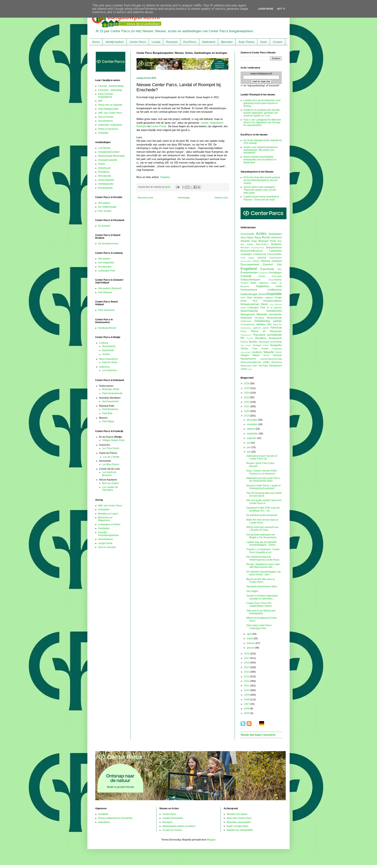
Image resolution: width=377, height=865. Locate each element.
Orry (269, 324)
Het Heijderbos (106, 262)
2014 (247, 671)
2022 (247, 402)
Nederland (208, 41)
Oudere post (221, 197)
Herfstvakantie (105, 184)
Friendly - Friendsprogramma (108, 534)
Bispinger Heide (110, 389)
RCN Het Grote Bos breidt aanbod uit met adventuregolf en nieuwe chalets (261, 180)
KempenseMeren (272, 301)
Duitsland (277, 261)
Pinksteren (104, 172)
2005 (247, 713)
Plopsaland (259, 334)
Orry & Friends (105, 117)
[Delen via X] (191, 187)
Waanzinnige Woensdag (111, 155)
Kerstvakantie (105, 187)
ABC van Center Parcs (110, 112)
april (249, 634)
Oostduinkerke (248, 324)
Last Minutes (275, 304)
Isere (243, 297)
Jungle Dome (105, 543)
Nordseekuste (274, 317)
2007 (247, 704)
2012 (247, 681)
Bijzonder (227, 41)
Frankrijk (246, 276)
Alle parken (104, 203)
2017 (247, 658)
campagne (246, 254)
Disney (256, 261)
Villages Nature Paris (113, 440)
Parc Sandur (105, 211)
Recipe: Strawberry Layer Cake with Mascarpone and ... (263, 565)
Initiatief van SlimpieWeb (240, 830)
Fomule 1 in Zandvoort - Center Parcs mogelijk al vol (263, 551)
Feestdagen (275, 272)
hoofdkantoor (275, 289)
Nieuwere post (145, 197)
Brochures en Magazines (105, 519)
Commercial (259, 254)
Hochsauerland (110, 401)
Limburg (103, 343)
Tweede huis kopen (237, 814)
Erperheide (108, 350)
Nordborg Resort (107, 328)
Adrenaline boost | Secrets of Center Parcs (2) (261, 457)
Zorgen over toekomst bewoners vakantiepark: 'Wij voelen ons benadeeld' (260, 150)
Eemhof (268, 264)
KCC (255, 301)
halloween (263, 283)
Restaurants (275, 338)
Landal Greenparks (172, 818)
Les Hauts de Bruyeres (109, 473)
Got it (281, 8)
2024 (247, 392)
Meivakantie (104, 175)
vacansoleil (246, 352)
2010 (247, 690)
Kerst (264, 304)
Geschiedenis (105, 121)
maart (250, 638)
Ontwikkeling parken (268, 320)
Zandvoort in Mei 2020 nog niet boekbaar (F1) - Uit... (263, 509)
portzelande (274, 334)
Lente (243, 307)
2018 (247, 653)
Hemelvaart (104, 168)
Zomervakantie (106, 180)
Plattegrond (246, 335)
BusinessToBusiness (252, 250)
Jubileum (269, 297)
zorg (250, 369)
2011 (247, 685)
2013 (247, 676)
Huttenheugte (249, 294)
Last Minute (104, 148)
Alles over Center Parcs (239, 818)
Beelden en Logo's (108, 513)
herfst (279, 286)
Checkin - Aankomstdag (111, 86)
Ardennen (104, 366)
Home (96, 41)
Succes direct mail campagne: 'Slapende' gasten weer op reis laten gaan (259, 190)
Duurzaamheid (250, 264)
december (252, 419)
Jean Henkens (255, 297)
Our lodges (252, 591)
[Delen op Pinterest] (199, 187)
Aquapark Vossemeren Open (261, 586)
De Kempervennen (108, 243)
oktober (251, 428)
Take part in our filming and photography (260, 612)
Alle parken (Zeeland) (109, 288)
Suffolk (265, 345)
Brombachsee (258, 248)
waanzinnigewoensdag (271, 359)
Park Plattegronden (108, 109)
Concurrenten (274, 254)
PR (242, 338)
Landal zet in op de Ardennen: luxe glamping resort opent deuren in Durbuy (262, 103)
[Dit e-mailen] (184, 187)
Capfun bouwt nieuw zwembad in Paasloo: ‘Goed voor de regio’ (261, 198)
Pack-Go (277, 324)
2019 (247, 415)
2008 (247, 699)
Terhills (106, 354)
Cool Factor (247, 258)
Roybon (244, 342)
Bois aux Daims (110, 483)
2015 (247, 667)
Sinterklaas (264, 342)
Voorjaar (277, 355)
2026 (247, 383)
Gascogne (277, 276)
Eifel (279, 264)
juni (249, 447)
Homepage (184, 197)
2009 (247, 694)
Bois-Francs (262, 244)
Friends (261, 276)
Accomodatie (247, 234)
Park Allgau (108, 421)
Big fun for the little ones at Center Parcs (260, 580)
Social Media (276, 342)
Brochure (245, 247)
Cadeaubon (275, 250)
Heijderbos (262, 286)
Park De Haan (109, 362)
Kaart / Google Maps (237, 826)
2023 (247, 397)
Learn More (265, 8)
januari (251, 647)
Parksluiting (246, 328)
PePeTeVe (276, 327)
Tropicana (277, 348)
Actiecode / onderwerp (110, 124)
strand (248, 345)
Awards (245, 240)
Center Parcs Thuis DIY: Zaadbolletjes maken (259, 604)
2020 (247, 411)
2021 (247, 406)
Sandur (253, 341)
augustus (252, 438)
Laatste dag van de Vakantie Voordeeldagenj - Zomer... (261, 543)
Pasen (101, 164)
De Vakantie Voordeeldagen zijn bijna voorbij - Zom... (263, 573)
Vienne (278, 352)
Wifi (100, 101)
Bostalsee (276, 244)
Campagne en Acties (109, 524)
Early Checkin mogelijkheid (105, 95)
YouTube (263, 365)
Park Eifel (107, 413)
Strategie (257, 345)
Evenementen (249, 272)
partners (257, 328)
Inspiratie (274, 294)
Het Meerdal (104, 266)
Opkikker (261, 324)
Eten (279, 269)
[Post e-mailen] (177, 187)
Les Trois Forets (110, 448)
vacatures (257, 352)
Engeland (249, 269)
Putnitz (250, 338)
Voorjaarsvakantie (107, 160)
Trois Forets (260, 348)
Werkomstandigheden (251, 362)
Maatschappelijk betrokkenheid (261, 311)
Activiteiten (104, 509)
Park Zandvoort (106, 310)
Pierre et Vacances (108, 129)
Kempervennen (250, 304)
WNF (255, 365)
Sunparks (103, 133)
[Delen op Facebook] (195, 187)
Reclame (260, 338)
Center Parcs (138, 41)
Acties (261, 233)
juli (249, 442)
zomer (244, 369)
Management (248, 314)
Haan (253, 282)
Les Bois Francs (110, 464)
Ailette (243, 237)
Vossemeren (108, 346)
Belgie (254, 241)
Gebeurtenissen (250, 279)
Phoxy (244, 331)
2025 (247, 388)
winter (266, 362)
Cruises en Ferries (172, 830)
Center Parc (158, 126)
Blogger (211, 839)
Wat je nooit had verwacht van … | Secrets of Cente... (263, 528)
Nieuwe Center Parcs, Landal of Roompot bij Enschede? (263, 487)
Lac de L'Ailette (111, 457)
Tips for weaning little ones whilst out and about (264, 494)
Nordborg (259, 318)
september (253, 433)
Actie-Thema (246, 41)
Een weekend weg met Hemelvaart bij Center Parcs (262, 558)
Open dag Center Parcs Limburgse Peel (259, 626)
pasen (266, 328)
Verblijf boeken (114, 41)
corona (261, 257)
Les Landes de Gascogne (110, 488)
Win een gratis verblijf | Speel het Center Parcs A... (263, 501)
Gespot (244, 283)
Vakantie (268, 351)
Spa (242, 345)
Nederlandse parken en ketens (178, 826)
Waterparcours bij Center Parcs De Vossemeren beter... (263, 479)
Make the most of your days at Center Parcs (262, 521)
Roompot (172, 41)
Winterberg (276, 362)
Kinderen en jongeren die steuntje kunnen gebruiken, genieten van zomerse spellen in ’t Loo (261, 113)
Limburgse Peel (106, 270)
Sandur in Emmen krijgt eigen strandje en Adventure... (262, 597)
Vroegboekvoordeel (108, 152)
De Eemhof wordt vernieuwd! (261, 515)
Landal (156, 41)
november (252, 424)
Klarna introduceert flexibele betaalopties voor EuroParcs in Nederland (259, 159)
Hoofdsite (103, 814)
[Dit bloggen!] (188, 187)
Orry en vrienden (107, 547)
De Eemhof (104, 226)
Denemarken (275, 258)
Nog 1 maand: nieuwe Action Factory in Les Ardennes (261, 472)
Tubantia (165, 177)
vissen (266, 355)
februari (251, 643)
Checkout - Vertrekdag (110, 90)
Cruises (277, 41)
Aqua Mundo (262, 237)
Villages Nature (250, 355)
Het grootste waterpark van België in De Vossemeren (261, 536)
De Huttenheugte (107, 207)
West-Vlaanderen (108, 359)
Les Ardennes (109, 370)
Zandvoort (275, 365)
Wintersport (246, 365)
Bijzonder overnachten (239, 822)
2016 (247, 662)
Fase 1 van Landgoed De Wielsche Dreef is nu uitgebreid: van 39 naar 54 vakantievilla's (262, 122)
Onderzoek (246, 321)
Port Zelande (105, 292)
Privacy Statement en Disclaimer (115, 818)
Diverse (265, 260)
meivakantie (275, 314)
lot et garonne (274, 307)
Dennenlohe (246, 261)
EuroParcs (189, 41)
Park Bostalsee (110, 409)
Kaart (263, 41)
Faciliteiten (104, 528)
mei (249, 451)
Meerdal (262, 314)
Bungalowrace (274, 247)
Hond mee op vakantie (110, 104)
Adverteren (104, 822)
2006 (247, 708)
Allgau (250, 237)
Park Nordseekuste (112, 393)
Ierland (262, 294)
